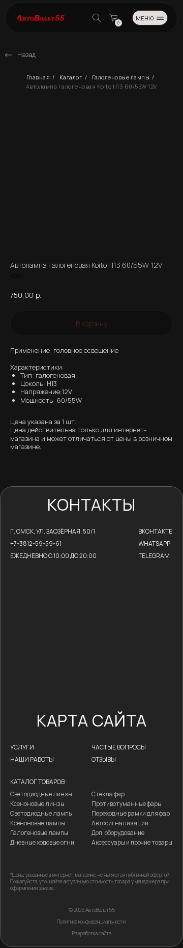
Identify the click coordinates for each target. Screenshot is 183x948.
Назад (26, 54)
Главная (38, 77)
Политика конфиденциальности (91, 921)
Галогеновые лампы (121, 77)
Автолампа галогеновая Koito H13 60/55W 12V (92, 86)
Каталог (71, 77)
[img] (8, 55)
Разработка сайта (91, 933)
